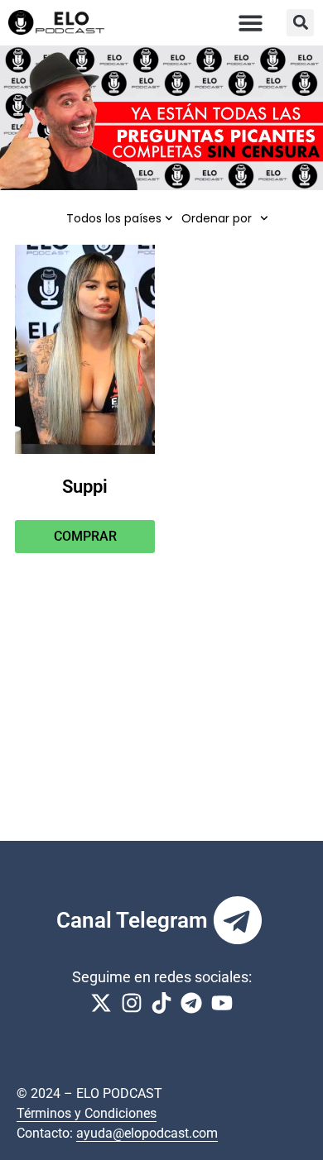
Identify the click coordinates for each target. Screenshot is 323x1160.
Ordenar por (216, 218)
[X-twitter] (101, 1003)
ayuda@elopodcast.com (147, 1133)
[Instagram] (131, 1003)
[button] (251, 22)
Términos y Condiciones (87, 1113)
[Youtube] (222, 1003)
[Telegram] (238, 920)
